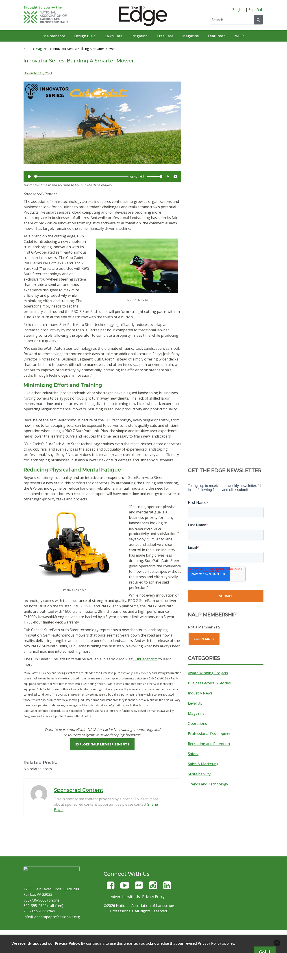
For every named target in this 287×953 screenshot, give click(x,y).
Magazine (190, 35)
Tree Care (165, 35)
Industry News (200, 693)
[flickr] (139, 887)
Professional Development (210, 733)
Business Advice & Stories (209, 683)
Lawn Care (113, 35)
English (238, 9)
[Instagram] (153, 887)
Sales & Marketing (203, 763)
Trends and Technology (208, 784)
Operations (197, 723)
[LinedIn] (167, 887)
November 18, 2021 (38, 73)
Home (28, 48)
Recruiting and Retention (209, 743)
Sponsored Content (78, 790)
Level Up (195, 703)
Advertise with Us (125, 896)
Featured (215, 35)
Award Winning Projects (208, 672)
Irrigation (139, 35)
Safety (193, 753)
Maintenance (54, 35)
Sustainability (199, 774)
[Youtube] (124, 887)
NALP (239, 35)
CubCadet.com (145, 659)
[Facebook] (110, 887)
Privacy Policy (153, 896)
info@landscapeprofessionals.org (52, 916)
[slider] (81, 176)
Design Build (85, 35)
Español (255, 9)
